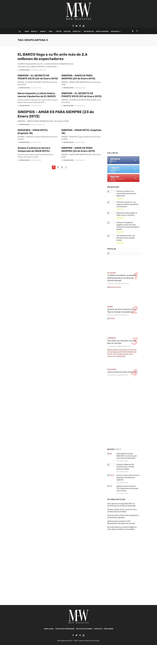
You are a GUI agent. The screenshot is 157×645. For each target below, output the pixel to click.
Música (34, 31)
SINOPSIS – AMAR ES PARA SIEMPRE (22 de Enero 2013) (78, 149)
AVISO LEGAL (49, 629)
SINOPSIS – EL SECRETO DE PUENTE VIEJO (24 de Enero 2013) (38, 77)
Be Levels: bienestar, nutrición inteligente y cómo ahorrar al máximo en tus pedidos (122, 528)
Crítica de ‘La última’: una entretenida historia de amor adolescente (126, 193)
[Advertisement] (123, 116)
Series (42, 31)
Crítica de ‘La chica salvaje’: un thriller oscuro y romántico (126, 214)
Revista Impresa (102, 31)
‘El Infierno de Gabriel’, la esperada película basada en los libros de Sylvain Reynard (121, 278)
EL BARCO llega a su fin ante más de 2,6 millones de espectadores (52, 56)
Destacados (111, 369)
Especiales (115, 31)
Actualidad (111, 272)
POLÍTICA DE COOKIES (84, 629)
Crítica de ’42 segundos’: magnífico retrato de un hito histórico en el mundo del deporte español (127, 226)
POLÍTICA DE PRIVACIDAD (64, 629)
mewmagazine (25, 70)
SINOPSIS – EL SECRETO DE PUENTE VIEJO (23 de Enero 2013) (81, 95)
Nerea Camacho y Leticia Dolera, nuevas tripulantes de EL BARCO (37, 95)
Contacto (98, 629)
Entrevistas (89, 31)
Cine (50, 31)
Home (27, 31)
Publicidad (108, 629)
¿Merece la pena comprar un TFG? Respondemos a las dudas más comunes (127, 488)
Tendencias (111, 337)
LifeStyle (76, 31)
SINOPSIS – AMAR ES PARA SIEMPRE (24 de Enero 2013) (78, 77)
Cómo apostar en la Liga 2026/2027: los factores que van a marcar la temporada (126, 456)
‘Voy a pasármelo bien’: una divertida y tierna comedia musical (125, 238)
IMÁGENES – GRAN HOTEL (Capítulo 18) (33, 131)
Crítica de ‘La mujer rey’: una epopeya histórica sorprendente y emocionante (127, 204)
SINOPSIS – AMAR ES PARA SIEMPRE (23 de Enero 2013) (56, 114)
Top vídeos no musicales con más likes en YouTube (121, 342)
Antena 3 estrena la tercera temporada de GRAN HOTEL (34, 149)
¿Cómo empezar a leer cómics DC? (122, 372)
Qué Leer (67, 31)
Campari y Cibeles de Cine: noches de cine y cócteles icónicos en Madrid (125, 467)
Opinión (110, 306)
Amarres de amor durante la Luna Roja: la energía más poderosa (121, 310)
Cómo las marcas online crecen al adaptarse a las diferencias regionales (127, 477)
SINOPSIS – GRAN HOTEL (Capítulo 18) (81, 131)
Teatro (59, 31)
